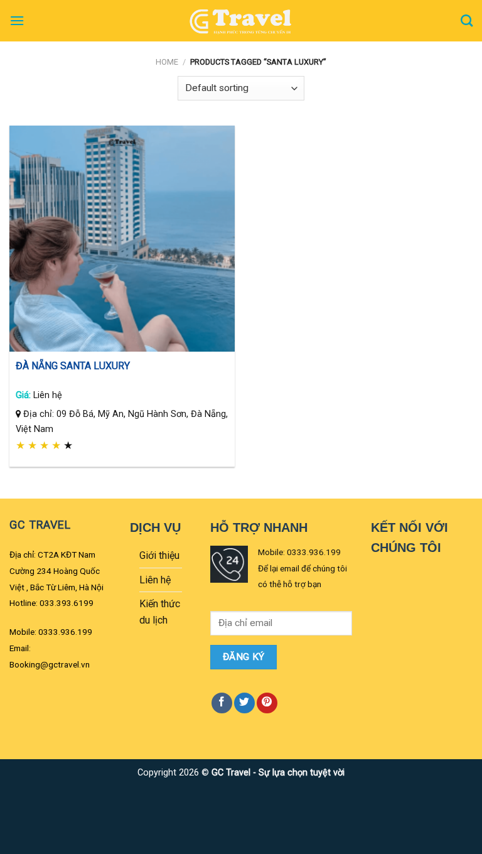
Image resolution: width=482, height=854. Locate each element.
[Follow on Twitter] (244, 703)
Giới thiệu (159, 555)
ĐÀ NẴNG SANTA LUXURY (73, 366)
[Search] (467, 20)
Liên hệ (155, 580)
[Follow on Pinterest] (267, 703)
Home (167, 62)
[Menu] (16, 20)
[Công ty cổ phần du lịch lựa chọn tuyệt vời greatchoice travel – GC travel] (241, 20)
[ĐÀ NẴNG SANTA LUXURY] (122, 238)
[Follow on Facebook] (222, 703)
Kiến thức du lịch (159, 612)
